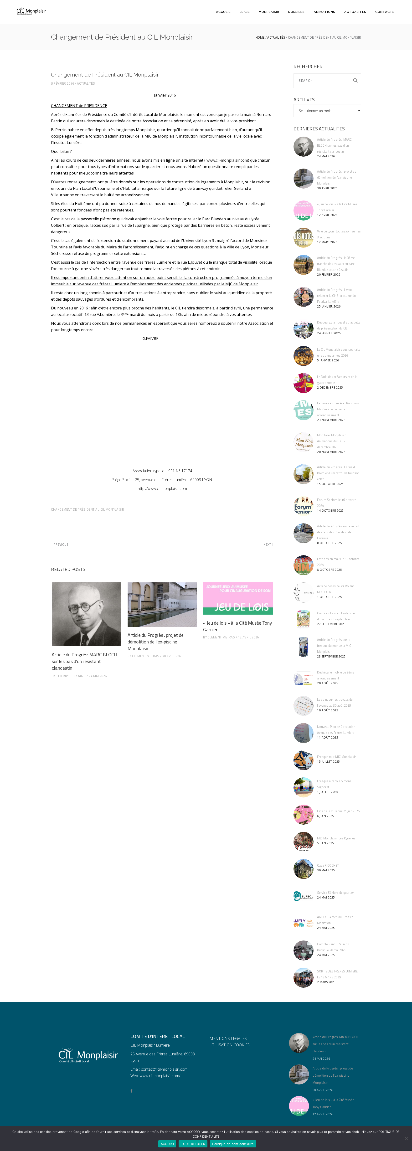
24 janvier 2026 (329, 333)
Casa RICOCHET (328, 865)
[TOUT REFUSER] (406, 1138)
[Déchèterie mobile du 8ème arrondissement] (304, 679)
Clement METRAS (145, 656)
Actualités (276, 37)
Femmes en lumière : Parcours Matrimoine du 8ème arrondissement (338, 409)
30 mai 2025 (326, 870)
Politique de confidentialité (233, 1144)
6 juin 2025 (325, 816)
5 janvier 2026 (328, 360)
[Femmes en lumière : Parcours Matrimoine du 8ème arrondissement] (304, 410)
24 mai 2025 (326, 897)
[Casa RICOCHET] (304, 869)
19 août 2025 (327, 710)
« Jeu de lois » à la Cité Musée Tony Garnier (237, 626)
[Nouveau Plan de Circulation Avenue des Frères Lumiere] (304, 733)
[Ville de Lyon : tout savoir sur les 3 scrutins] (304, 238)
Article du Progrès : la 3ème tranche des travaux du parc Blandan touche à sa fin (336, 263)
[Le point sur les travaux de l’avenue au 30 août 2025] (304, 706)
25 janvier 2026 (329, 306)
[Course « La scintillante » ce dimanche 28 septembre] (304, 620)
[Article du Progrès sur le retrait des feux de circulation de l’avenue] (304, 533)
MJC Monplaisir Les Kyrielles (336, 838)
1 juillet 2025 (327, 792)
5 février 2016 (62, 83)
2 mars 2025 (326, 982)
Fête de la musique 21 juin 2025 (338, 811)
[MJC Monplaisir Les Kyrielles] (304, 842)
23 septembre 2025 (331, 656)
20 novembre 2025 (331, 452)
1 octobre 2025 (329, 597)
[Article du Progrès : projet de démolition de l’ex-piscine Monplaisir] (162, 604)
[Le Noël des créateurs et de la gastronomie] (304, 383)
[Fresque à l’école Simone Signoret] (304, 787)
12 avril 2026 (248, 637)
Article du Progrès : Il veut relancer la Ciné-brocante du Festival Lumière (336, 295)
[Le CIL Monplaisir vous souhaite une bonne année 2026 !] (304, 356)
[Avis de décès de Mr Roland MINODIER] (304, 592)
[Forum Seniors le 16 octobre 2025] (304, 506)
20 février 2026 (328, 274)
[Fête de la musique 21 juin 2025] (304, 815)
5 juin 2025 (325, 843)
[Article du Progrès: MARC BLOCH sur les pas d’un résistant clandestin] (86, 614)
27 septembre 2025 (331, 624)
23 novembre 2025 (331, 420)
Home (260, 37)
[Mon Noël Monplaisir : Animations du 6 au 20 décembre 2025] (304, 442)
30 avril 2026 (172, 656)
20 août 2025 (327, 683)
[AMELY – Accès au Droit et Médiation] (304, 923)
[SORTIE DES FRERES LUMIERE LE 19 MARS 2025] (304, 978)
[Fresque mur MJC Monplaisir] (304, 760)
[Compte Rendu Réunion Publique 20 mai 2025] (304, 950)
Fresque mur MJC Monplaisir (336, 756)
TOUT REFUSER (193, 1144)
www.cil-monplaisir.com (227, 160)
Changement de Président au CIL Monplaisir (87, 509)
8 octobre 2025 (329, 543)
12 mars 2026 (327, 242)
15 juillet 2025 (328, 762)
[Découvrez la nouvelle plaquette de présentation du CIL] (304, 329)
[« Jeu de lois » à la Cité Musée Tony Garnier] (238, 598)
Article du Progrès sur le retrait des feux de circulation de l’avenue (338, 532)
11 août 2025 (327, 737)
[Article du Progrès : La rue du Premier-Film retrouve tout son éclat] (304, 474)
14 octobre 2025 (330, 511)
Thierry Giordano (71, 675)
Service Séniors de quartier (335, 892)
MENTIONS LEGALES (228, 1038)
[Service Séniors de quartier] (304, 896)
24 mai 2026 (98, 675)
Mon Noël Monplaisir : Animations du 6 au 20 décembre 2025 (332, 441)
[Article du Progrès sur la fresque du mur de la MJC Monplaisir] (304, 647)
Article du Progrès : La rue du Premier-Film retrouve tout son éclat (338, 473)
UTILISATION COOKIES (230, 1045)
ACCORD (167, 1144)
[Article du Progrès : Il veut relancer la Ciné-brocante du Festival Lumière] (304, 297)
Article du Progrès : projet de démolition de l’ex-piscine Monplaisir (156, 641)
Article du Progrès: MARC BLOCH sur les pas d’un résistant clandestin (84, 661)
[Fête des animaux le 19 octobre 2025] (304, 565)
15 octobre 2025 (330, 484)
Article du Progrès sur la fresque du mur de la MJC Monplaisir (334, 645)
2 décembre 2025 (330, 387)
